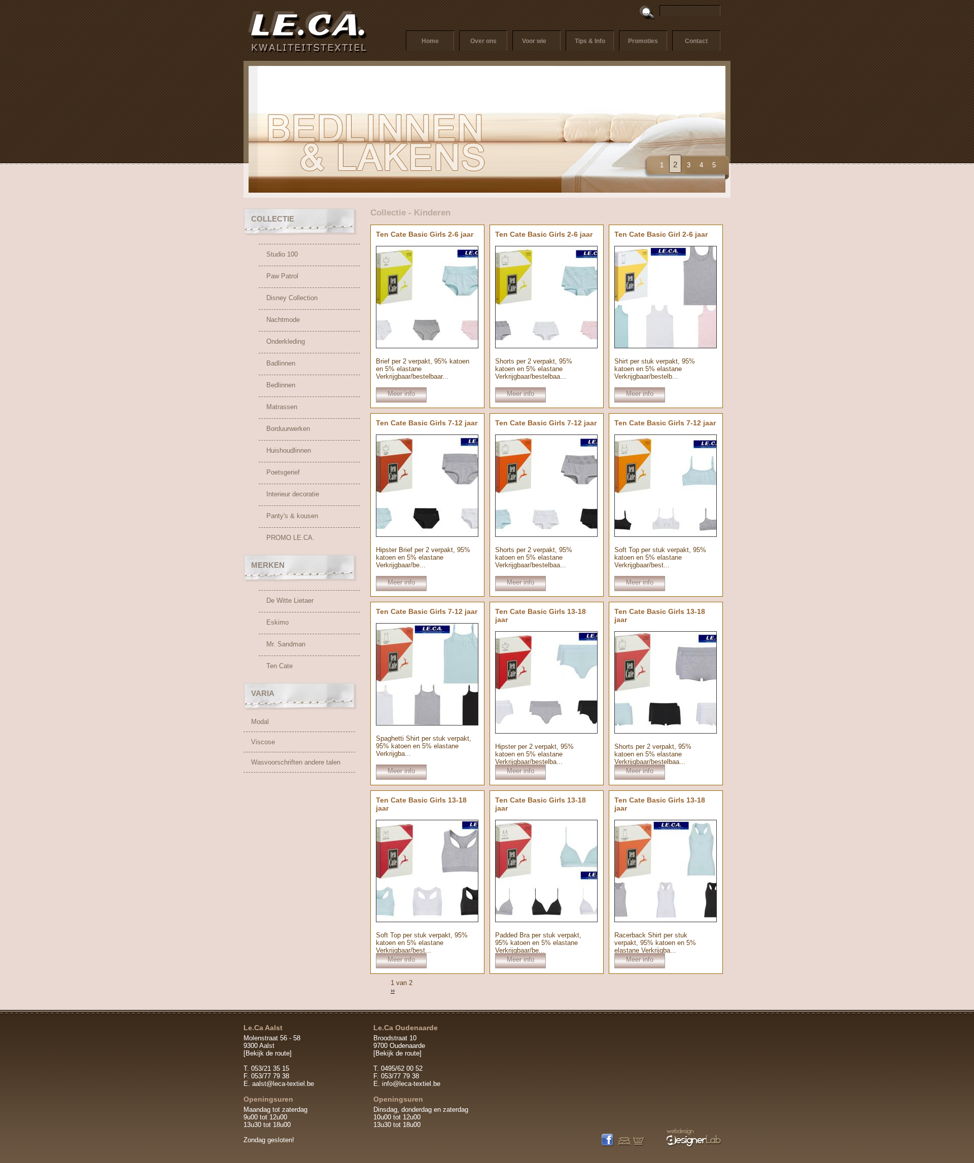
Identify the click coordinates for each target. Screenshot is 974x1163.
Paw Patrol (282, 276)
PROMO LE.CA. (290, 537)
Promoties (643, 41)
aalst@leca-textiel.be (283, 1083)
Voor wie (534, 41)
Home (430, 41)
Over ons (483, 41)
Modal (260, 721)
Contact (696, 41)
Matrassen (281, 407)
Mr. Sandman (285, 644)
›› (393, 990)
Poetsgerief (283, 472)
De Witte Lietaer (290, 600)
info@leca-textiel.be (411, 1083)
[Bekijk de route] (268, 1053)
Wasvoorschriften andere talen (295, 762)
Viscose (263, 742)
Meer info (401, 393)
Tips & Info (590, 41)
